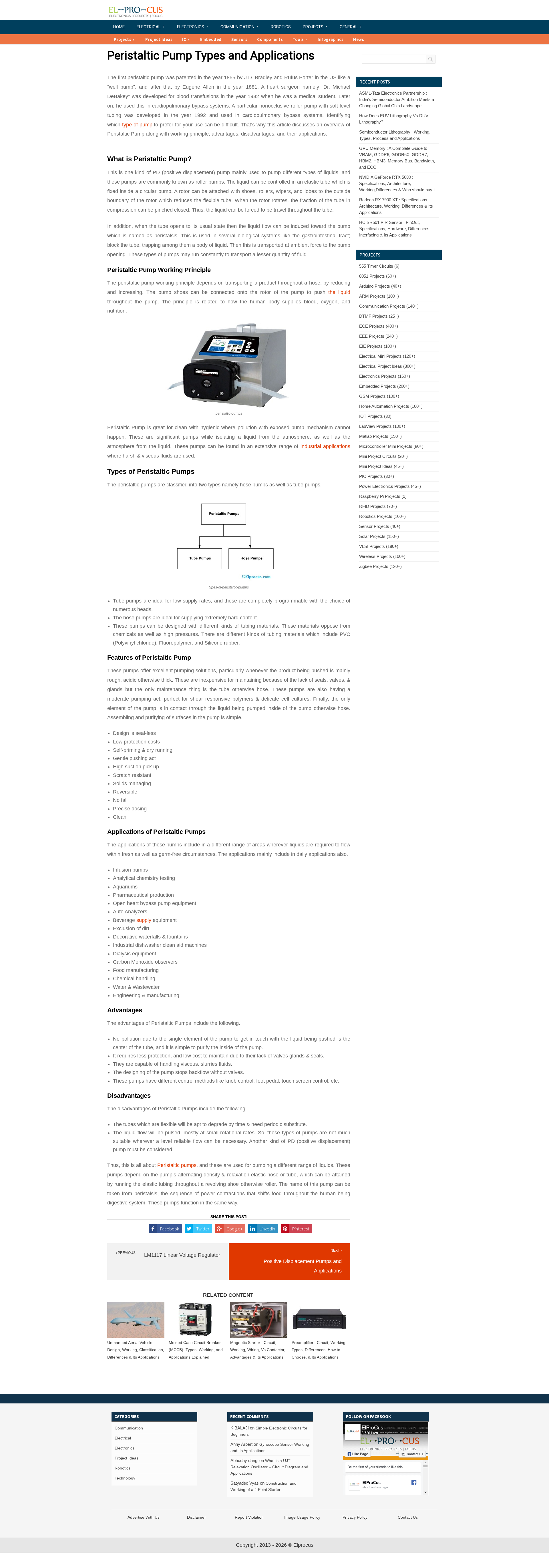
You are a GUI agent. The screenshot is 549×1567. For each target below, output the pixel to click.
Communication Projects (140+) (389, 306)
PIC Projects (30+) (376, 476)
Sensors (239, 39)
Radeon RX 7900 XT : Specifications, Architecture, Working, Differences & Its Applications (396, 206)
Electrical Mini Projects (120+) (387, 356)
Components (270, 39)
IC (184, 39)
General (349, 26)
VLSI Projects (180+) (378, 546)
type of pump (137, 125)
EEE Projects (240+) (378, 336)
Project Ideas (159, 39)
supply (143, 920)
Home (119, 26)
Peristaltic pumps (176, 1165)
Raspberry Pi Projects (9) (383, 496)
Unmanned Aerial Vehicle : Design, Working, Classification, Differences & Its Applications (135, 1349)
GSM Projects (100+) (379, 396)
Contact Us (408, 1517)
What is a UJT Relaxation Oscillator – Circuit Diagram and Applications (269, 1466)
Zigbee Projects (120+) (380, 566)
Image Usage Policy (302, 1517)
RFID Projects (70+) (378, 506)
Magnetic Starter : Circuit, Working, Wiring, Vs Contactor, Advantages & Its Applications (257, 1349)
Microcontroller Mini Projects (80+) (391, 446)
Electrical (149, 26)
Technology (125, 1478)
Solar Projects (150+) (379, 536)
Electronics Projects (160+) (384, 376)
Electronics (190, 26)
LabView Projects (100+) (382, 426)
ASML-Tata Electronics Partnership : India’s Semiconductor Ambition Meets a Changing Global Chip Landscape (396, 99)
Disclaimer (196, 1517)
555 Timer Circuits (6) (379, 266)
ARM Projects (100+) (379, 296)
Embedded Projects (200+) (384, 386)
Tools (298, 39)
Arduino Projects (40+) (380, 286)
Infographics (330, 39)
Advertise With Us (144, 1517)
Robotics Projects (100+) (382, 516)
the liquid (339, 292)
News (358, 39)
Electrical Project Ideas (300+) (387, 366)
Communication (237, 26)
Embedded (211, 39)
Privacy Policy (355, 1517)
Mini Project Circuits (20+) (383, 456)
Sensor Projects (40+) (379, 526)
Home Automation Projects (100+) (391, 406)
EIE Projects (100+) (377, 346)
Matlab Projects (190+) (380, 436)
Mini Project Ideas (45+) (381, 466)
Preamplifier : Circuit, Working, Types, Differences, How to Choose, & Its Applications (319, 1349)
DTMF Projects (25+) (379, 316)
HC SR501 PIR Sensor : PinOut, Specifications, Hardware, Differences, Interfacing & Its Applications (395, 228)
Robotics (281, 26)
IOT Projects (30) (375, 416)
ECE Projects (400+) (378, 326)
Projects (313, 26)
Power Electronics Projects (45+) (390, 486)
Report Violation (249, 1517)
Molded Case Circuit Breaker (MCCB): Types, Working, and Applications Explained (196, 1349)
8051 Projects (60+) (377, 276)
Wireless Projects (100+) (382, 556)
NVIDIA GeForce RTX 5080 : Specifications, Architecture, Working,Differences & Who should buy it (397, 183)
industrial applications (325, 446)
